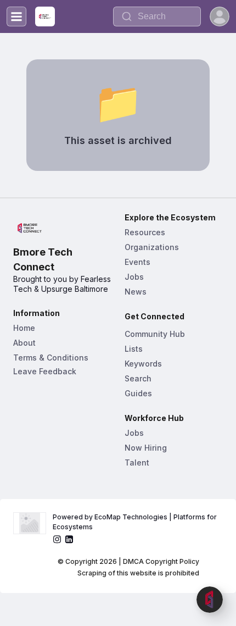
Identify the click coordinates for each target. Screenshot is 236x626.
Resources (145, 232)
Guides (138, 393)
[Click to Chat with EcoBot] (209, 599)
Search (138, 378)
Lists (134, 348)
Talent (137, 462)
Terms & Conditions (50, 357)
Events (137, 262)
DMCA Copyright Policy (161, 561)
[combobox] (157, 16)
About (24, 342)
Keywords (143, 363)
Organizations (152, 247)
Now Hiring (146, 447)
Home (24, 328)
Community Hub (155, 334)
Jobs (134, 276)
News (136, 291)
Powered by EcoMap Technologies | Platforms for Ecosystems (135, 522)
